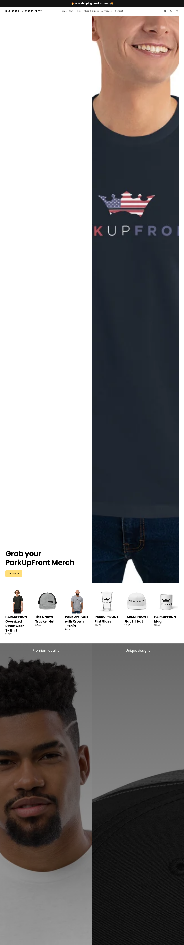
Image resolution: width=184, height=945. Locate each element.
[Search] (165, 11)
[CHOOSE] (25, 609)
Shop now (14, 573)
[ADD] (114, 609)
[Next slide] (27, 601)
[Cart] (177, 11)
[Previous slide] (8, 601)
